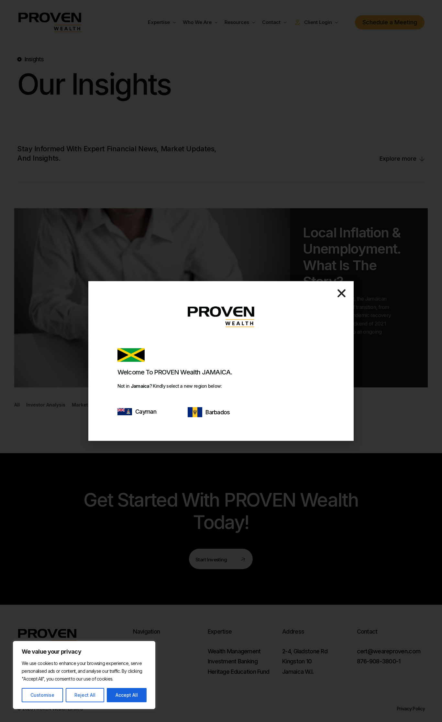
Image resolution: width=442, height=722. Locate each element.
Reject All (84, 695)
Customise (42, 695)
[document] (221, 361)
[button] (341, 293)
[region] (84, 675)
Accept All (127, 695)
